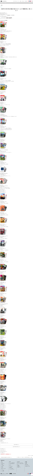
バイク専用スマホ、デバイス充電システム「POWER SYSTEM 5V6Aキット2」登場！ (24, 457)
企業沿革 (26, 463)
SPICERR (2, 464)
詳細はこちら (2, 69)
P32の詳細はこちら (3, 371)
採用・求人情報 (26, 464)
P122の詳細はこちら (3, 408)
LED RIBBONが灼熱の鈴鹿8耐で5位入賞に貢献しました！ (6, 457)
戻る (1, 5)
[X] (30, 473)
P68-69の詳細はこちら (3, 191)
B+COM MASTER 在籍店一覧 (11, 463)
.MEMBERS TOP (18, 466)
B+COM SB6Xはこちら (17, 444)
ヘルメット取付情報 (11, 468)
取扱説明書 (10, 467)
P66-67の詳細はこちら (3, 190)
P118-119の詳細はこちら (3, 406)
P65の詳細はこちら (3, 189)
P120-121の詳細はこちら (3, 407)
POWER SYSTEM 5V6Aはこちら (4, 451)
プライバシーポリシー (27, 465)
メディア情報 (31, 455)
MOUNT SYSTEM (2, 463)
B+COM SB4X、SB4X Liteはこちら (17, 446)
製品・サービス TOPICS (3, 468)
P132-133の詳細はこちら (3, 192)
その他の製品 (2, 465)
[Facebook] (29, 473)
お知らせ (2, 467)
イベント (2, 469)
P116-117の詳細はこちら (3, 405)
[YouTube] (28, 473)
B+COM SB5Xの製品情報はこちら (4, 16)
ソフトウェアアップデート (11, 469)
